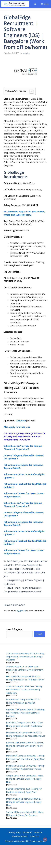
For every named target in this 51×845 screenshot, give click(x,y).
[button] (35, 4)
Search (39, 634)
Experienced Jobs (12, 568)
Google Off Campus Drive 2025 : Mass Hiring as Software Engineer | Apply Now (24, 778)
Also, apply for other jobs (17, 427)
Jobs (38, 568)
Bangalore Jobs (34, 565)
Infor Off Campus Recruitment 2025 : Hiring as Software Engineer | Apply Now (24, 802)
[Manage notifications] (45, 840)
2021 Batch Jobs (31, 561)
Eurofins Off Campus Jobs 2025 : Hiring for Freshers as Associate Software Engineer (25, 712)
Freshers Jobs (28, 568)
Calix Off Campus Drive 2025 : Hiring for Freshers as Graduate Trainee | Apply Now (24, 689)
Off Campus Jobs (25, 572)
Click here (21, 420)
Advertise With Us (19, 836)
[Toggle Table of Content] (30, 92)
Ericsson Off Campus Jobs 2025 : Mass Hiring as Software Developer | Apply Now (24, 745)
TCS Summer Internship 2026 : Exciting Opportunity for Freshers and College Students (25, 656)
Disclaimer (27, 832)
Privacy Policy (15, 832)
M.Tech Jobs (10, 572)
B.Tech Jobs (20, 565)
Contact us (34, 836)
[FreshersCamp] (15, 4)
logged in (21, 610)
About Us (38, 832)
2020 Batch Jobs (15, 561)
